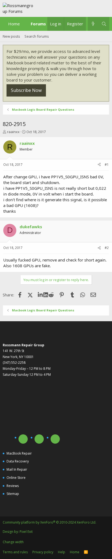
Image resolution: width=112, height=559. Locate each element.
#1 (107, 164)
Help (61, 552)
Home (14, 23)
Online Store (16, 477)
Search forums (36, 36)
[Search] (104, 24)
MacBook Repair (19, 453)
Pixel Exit (26, 531)
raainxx (13, 131)
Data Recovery (18, 461)
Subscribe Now (26, 90)
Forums (38, 23)
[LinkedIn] (41, 294)
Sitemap (13, 493)
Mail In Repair (17, 469)
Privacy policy (42, 552)
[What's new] (93, 24)
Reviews (13, 485)
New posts (11, 36)
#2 (107, 247)
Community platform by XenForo (49, 522)
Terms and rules (15, 552)
